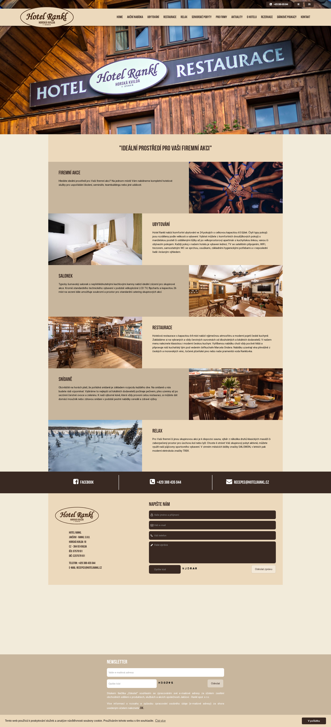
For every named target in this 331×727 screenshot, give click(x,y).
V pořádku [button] (314, 720)
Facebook (87, 482)
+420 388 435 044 (281, 4)
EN (309, 4)
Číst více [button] (160, 720)
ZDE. (142, 707)
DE (299, 4)
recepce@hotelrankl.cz (89, 567)
